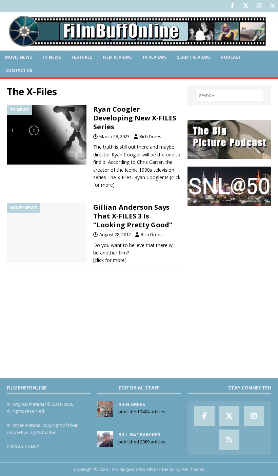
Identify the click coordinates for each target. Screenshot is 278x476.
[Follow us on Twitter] (246, 6)
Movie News (18, 57)
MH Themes (192, 469)
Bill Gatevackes (139, 434)
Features (82, 57)
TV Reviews (154, 57)
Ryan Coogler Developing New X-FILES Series (134, 117)
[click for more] (109, 260)
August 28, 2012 (115, 234)
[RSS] (272, 6)
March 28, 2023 (114, 136)
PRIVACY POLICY (23, 446)
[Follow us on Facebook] (232, 6)
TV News (51, 57)
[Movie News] (46, 233)
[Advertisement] (229, 248)
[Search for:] (229, 95)
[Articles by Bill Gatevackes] (105, 443)
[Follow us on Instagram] (259, 6)
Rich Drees (150, 136)
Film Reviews (117, 57)
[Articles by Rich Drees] (105, 413)
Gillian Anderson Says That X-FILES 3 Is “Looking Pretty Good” (132, 216)
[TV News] (46, 135)
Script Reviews (194, 57)
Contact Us (18, 70)
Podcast (231, 57)
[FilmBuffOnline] (139, 46)
